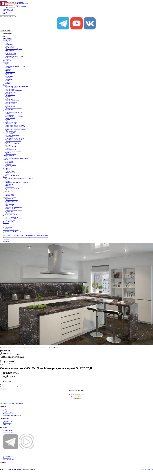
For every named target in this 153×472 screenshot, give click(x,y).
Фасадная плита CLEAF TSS (14, 112)
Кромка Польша (10, 106)
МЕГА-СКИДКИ (7, 39)
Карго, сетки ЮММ (11, 136)
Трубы (8, 80)
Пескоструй (9, 162)
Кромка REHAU (10, 93)
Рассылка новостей (8, 459)
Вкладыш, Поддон (11, 149)
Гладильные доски (11, 131)
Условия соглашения (8, 413)
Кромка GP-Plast (10, 95)
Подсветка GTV (10, 208)
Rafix (7, 179)
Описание (6, 239)
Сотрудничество (7, 412)
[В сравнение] (2, 364)
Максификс (9, 181)
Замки (8, 74)
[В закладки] (0, 364)
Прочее (8, 83)
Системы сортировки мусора (14, 151)
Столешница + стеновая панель (15, 51)
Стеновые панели (11, 54)
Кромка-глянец (10, 89)
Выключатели (10, 198)
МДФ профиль (10, 47)
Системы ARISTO (11, 123)
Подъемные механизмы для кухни (15, 66)
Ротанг (8, 113)
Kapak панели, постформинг (14, 49)
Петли (8, 63)
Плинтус (8, 152)
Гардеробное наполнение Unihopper (16, 129)
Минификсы (9, 184)
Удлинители (9, 211)
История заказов (7, 456)
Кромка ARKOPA (11, 99)
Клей (4, 192)
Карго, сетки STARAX (12, 144)
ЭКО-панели (9, 57)
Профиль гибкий (11, 98)
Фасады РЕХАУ (10, 118)
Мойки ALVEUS (11, 220)
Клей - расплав (10, 194)
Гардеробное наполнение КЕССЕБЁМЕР (17, 128)
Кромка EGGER (10, 92)
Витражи (5, 159)
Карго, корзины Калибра (13, 135)
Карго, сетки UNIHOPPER (13, 141)
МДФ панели (10, 46)
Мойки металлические (12, 217)
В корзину (3, 389)
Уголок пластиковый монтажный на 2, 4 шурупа (19, 178)
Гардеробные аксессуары (10, 122)
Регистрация (21, 5)
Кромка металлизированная (14, 108)
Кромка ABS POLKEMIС (13, 87)
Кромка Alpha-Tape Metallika (14, 90)
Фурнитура (6, 62)
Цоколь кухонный (11, 154)
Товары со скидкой (8, 432)
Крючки (8, 69)
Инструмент (6, 168)
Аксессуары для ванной (9, 155)
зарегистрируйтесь (23, 363)
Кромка (5, 85)
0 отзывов (71, 394)
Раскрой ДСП (7, 60)
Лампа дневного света (12, 201)
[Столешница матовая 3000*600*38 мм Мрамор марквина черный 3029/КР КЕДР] (25, 235)
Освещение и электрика (9, 197)
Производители (7, 430)
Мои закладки (7, 458)
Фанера (8, 59)
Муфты (8, 191)
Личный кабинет (7, 455)
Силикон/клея (10, 195)
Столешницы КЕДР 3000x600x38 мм (13, 231)
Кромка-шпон (10, 121)
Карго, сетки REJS (11, 145)
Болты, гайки (10, 187)
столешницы (19, 403)
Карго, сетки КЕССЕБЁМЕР (14, 139)
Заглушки (9, 190)
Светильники (10, 204)
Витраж (8, 164)
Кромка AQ (9, 109)
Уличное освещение (11, 214)
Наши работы (10, 167)
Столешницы (10, 50)
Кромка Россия (10, 105)
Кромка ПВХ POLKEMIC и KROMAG (17, 86)
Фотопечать (9, 161)
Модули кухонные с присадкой (14, 116)
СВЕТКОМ (9, 205)
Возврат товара (7, 423)
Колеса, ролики (10, 72)
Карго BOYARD (10, 133)
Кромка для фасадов (11, 102)
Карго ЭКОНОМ (11, 146)
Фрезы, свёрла (10, 171)
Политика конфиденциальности (12, 415)
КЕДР (14, 372)
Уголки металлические (12, 188)
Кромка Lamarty (10, 103)
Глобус (8, 174)
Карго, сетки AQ (11, 142)
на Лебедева (6, 378)
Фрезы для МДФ (10, 172)
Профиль (8, 82)
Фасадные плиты (11, 53)
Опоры (8, 70)
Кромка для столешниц (12, 100)
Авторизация (22, 6)
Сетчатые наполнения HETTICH (15, 138)
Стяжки (8, 185)
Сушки (8, 148)
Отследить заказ (10, 7)
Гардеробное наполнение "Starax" (15, 125)
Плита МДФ (9, 44)
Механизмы (9, 76)
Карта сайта (6, 424)
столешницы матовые (9, 403)
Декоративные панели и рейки (14, 56)
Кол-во (2, 384)
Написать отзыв (79, 394)
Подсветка (9, 202)
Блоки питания (10, 213)
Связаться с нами (8, 421)
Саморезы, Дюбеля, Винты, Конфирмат (17, 182)
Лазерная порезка (11, 165)
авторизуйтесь (11, 363)
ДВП (7, 43)
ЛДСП (8, 41)
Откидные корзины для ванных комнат (17, 158)
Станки (8, 169)
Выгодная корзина (8, 221)
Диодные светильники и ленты (14, 207)
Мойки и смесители (8, 215)
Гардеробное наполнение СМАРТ (15, 126)
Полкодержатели (11, 73)
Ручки (8, 67)
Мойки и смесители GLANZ (14, 218)
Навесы (8, 77)
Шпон (8, 119)
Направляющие (10, 64)
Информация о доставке (9, 411)
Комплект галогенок (12, 200)
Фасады (5, 110)
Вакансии (6, 223)
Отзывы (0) (6, 241)
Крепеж (5, 177)
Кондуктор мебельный (12, 175)
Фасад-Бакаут (10, 115)
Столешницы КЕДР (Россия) (11, 230)
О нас (4, 409)
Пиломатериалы (7, 40)
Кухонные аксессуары (9, 132)
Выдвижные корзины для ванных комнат (17, 156)
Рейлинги (9, 79)
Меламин (8, 96)
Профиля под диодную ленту (14, 210)
